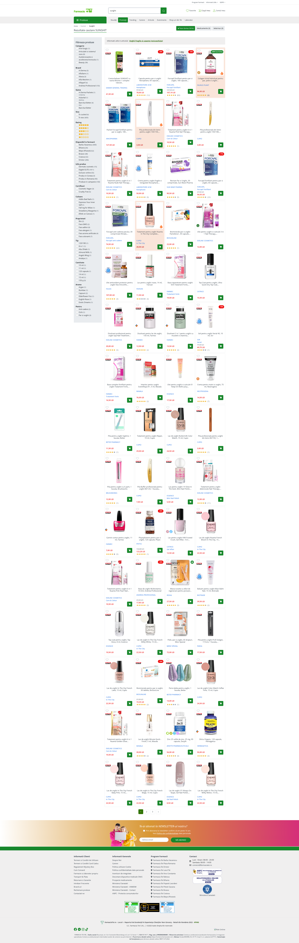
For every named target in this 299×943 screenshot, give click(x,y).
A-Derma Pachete (87, 93)
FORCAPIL (170, 85)
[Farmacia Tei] (83, 11)
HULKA (108, 289)
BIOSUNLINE (171, 238)
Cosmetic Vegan (86, 188)
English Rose (85, 299)
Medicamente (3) (203, 28)
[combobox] (134, 10)
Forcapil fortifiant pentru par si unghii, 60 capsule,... (210, 182)
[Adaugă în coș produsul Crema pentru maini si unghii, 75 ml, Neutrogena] (220, 397)
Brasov (83, 154)
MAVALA (139, 391)
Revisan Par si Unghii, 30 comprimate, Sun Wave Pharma (180, 182)
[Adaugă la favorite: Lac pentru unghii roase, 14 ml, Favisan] (137, 254)
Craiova (83, 157)
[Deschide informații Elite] (108, 53)
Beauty (83, 62)
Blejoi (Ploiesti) (86, 151)
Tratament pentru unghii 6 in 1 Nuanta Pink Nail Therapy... (180, 131)
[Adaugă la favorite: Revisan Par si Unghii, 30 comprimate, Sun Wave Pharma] (167, 152)
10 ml (82, 265)
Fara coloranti (85, 236)
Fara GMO (84, 224)
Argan (82, 287)
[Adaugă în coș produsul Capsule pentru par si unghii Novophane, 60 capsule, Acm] (160, 91)
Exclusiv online (86, 172)
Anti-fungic (84, 48)
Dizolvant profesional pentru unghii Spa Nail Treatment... (119, 334)
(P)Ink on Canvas (86, 214)
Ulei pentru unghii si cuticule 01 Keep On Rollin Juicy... (180, 385)
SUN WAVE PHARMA (174, 187)
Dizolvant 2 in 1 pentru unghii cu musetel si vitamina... (180, 334)
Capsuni (83, 293)
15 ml (82, 277)
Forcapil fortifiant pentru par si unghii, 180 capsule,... (180, 79)
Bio (81, 221)
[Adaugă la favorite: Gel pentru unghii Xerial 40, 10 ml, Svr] (198, 305)
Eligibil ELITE (86, 169)
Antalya (83, 258)
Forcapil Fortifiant (173, 87)
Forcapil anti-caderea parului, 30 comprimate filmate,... (119, 233)
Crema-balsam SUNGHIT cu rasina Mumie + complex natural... (119, 80)
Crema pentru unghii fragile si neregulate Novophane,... (150, 182)
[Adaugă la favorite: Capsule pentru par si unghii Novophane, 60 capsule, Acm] (137, 50)
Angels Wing (85, 255)
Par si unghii (85, 315)
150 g (82, 280)
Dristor (84, 160)
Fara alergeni (85, 230)
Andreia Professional (89, 85)
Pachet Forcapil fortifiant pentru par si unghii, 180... (119, 131)
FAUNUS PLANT (203, 85)
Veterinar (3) (218, 28)
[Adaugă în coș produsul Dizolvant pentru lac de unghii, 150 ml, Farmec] (160, 346)
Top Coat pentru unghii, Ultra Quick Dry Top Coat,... (210, 284)
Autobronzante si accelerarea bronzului (88, 58)
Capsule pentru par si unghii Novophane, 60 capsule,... (150, 79)
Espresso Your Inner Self (87, 203)
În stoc (83, 117)
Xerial (199, 342)
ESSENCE (170, 394)
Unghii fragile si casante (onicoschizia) (146, 41)
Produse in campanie (89, 182)
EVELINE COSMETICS (175, 136)
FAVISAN (139, 289)
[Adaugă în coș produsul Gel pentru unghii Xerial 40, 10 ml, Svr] (220, 346)
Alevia (82, 76)
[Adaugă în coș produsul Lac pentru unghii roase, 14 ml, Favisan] (160, 295)
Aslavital (83, 98)
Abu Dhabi (84, 249)
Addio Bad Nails (86, 199)
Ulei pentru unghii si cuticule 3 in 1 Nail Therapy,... (210, 233)
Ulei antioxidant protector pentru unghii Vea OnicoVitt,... (119, 284)
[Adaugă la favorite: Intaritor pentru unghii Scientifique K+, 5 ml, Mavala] (137, 356)
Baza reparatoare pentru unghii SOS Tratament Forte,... (180, 284)
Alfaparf (83, 82)
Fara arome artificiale (88, 233)
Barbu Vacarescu (87, 144)
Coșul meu (205, 10)
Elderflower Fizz (86, 296)
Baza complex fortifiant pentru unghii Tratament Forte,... (119, 385)
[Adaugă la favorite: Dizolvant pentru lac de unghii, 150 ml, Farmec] (137, 305)
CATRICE (200, 291)
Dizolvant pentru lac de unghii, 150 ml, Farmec (149, 334)
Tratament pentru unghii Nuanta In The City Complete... (150, 233)
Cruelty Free (85, 192)
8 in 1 (82, 246)
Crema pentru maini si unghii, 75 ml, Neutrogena (210, 385)
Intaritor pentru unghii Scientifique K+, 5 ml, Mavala (149, 385)
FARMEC (170, 291)
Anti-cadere (84, 309)
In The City (140, 243)
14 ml (82, 274)
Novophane (140, 87)
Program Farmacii (198, 2)
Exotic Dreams (86, 302)
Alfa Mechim (85, 79)
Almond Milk (85, 252)
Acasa (76, 26)
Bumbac (83, 290)
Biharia (83, 148)
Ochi (82, 312)
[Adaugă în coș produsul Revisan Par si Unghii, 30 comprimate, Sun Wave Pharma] (190, 193)
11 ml (82, 268)
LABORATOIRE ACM (143, 85)
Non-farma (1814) (186, 28)
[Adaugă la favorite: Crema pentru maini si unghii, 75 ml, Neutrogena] (198, 356)
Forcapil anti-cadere (114, 240)
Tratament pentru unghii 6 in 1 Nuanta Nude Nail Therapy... (119, 182)
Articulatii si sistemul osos (87, 52)
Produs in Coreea (87, 176)
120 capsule (85, 271)
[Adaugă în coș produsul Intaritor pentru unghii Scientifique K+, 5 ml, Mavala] (160, 397)
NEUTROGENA (202, 391)
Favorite (192, 10)
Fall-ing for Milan (87, 207)
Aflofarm (83, 73)
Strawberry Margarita (88, 211)
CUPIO (138, 139)
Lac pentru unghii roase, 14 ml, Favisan (149, 284)
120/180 (83, 243)
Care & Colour (172, 138)
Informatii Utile (211, 2)
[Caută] (163, 10)
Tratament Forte (173, 294)
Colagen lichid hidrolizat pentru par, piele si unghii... (210, 79)
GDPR (222, 2)
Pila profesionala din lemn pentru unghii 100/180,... (210, 131)
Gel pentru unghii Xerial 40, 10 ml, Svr (210, 334)
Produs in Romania (88, 179)
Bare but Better (86, 103)
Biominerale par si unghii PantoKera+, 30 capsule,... (180, 233)
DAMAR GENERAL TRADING (116, 88)
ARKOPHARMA (111, 139)
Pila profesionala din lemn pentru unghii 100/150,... (149, 131)
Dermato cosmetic (88, 166)
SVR (198, 340)
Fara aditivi (84, 227)
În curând (84, 114)
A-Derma (83, 70)
